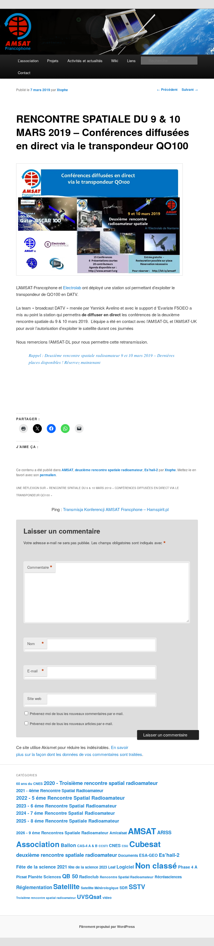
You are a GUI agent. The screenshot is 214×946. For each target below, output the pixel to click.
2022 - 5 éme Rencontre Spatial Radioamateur (70, 797)
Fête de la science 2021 (41, 866)
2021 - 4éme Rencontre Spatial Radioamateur (59, 790)
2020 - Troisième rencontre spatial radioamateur (101, 783)
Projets (53, 60)
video (107, 897)
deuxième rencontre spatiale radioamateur (109, 469)
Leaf (111, 867)
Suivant (190, 89)
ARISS (164, 832)
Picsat (21, 876)
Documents (128, 855)
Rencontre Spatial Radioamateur (127, 876)
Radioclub (89, 876)
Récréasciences (168, 876)
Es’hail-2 (151, 469)
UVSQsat (89, 897)
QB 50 (70, 876)
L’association (28, 60)
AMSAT (67, 469)
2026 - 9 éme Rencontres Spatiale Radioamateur (62, 832)
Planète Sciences (44, 876)
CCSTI (103, 846)
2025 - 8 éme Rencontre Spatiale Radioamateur (67, 820)
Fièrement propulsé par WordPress (107, 926)
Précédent (167, 89)
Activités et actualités (85, 60)
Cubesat (144, 844)
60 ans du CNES (29, 783)
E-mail (35, 671)
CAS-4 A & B (87, 845)
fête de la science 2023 (87, 867)
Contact (24, 72)
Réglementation (34, 887)
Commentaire (39, 567)
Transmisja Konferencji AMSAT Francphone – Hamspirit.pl (116, 509)
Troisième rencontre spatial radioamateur (46, 898)
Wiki (114, 60)
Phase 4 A (187, 867)
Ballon (68, 845)
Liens (131, 60)
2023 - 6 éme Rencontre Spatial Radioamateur (66, 805)
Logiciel (125, 866)
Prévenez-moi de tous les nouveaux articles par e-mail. (71, 723)
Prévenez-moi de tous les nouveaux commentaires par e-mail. (76, 713)
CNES (115, 845)
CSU (125, 846)
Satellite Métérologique (99, 887)
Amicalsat (118, 832)
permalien (48, 474)
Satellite (66, 886)
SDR (124, 887)
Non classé (156, 865)
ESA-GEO (148, 855)
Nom (35, 643)
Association (38, 844)
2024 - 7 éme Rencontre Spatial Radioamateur (65, 813)
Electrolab (72, 287)
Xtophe (62, 89)
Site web (34, 698)
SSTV (137, 886)
